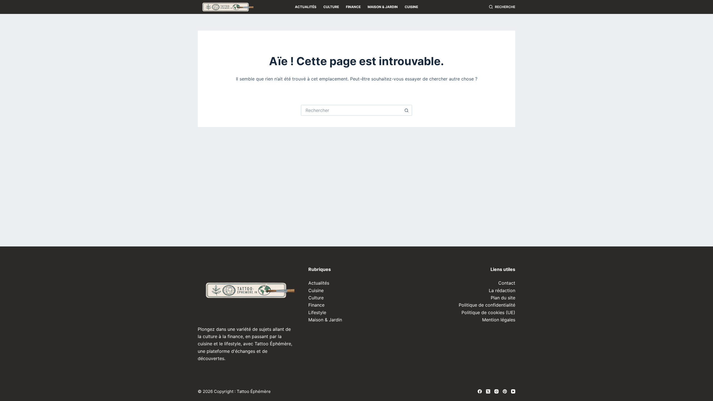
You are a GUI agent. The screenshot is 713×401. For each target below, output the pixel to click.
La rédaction (502, 290)
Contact (506, 283)
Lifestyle (317, 312)
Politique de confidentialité (487, 305)
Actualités (305, 7)
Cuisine (411, 7)
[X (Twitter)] (488, 391)
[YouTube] (513, 391)
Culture (331, 7)
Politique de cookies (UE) (488, 312)
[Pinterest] (505, 391)
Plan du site (503, 297)
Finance (353, 7)
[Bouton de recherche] (406, 110)
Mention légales (498, 319)
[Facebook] (480, 391)
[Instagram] (496, 391)
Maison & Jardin (383, 7)
